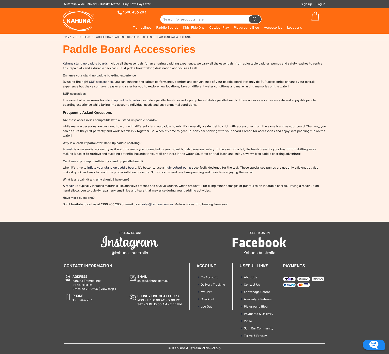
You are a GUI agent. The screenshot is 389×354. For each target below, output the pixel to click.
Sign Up (306, 4)
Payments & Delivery (258, 314)
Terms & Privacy (255, 336)
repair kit (72, 186)
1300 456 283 (134, 12)
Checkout (207, 299)
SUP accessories (101, 82)
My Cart (206, 292)
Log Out (206, 306)
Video (248, 321)
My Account (209, 277)
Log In (320, 4)
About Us (250, 277)
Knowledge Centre (257, 292)
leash (69, 149)
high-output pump (178, 167)
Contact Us (252, 284)
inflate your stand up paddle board (111, 167)
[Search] (255, 19)
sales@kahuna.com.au (157, 204)
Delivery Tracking (213, 284)
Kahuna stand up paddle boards (85, 63)
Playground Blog (256, 306)
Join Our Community (258, 328)
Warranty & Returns (258, 299)
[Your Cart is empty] (315, 16)
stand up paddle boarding (123, 100)
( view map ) (107, 289)
